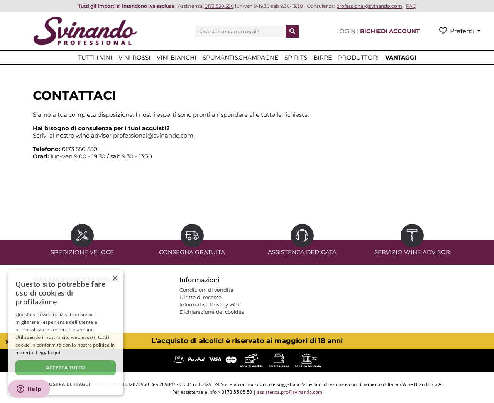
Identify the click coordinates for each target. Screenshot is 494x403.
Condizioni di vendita (206, 290)
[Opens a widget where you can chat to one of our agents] (29, 389)
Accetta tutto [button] (65, 367)
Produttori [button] (358, 57)
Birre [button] (322, 57)
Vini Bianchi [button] (176, 57)
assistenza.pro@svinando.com (289, 392)
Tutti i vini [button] (95, 57)
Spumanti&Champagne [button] (240, 57)
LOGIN (346, 31)
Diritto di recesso (200, 297)
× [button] (115, 278)
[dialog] (66, 332)
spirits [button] (295, 57)
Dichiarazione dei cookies (211, 312)
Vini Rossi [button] (134, 57)
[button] (65, 384)
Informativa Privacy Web (210, 304)
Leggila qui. (49, 352)
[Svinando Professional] (85, 30)
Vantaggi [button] (400, 57)
